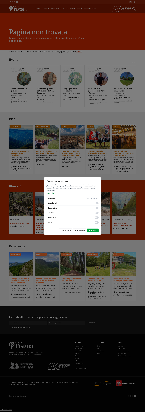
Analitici (51, 213)
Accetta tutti (93, 230)
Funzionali (52, 203)
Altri (50, 222)
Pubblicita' (52, 218)
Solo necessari (66, 230)
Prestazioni (52, 208)
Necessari (52, 198)
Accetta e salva (80, 230)
